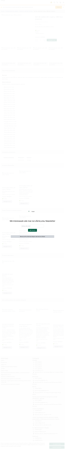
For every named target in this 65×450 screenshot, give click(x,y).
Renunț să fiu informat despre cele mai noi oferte (32, 236)
